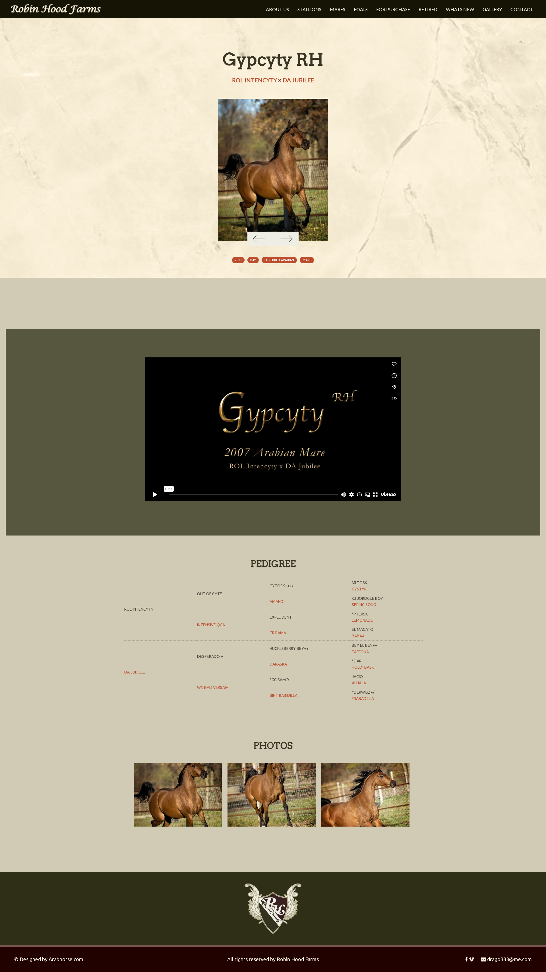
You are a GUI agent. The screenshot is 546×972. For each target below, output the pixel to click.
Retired (428, 9)
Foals (361, 9)
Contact (521, 9)
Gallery (492, 9)
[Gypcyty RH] (273, 170)
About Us (277, 9)
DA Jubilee (298, 80)
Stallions (309, 9)
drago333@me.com (509, 959)
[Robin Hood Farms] (55, 8)
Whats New (460, 9)
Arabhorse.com (66, 959)
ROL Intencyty (254, 80)
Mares (337, 9)
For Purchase (393, 9)
